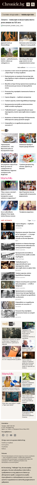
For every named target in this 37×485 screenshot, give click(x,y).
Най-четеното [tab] (31, 67)
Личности (18, 228)
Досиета (18, 270)
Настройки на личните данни (10, 462)
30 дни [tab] (34, 220)
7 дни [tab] (29, 220)
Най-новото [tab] (21, 67)
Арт (16, 240)
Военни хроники (20, 250)
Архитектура (19, 259)
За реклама (5, 447)
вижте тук (23, 461)
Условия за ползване (7, 443)
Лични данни (5, 445)
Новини (4, 449)
